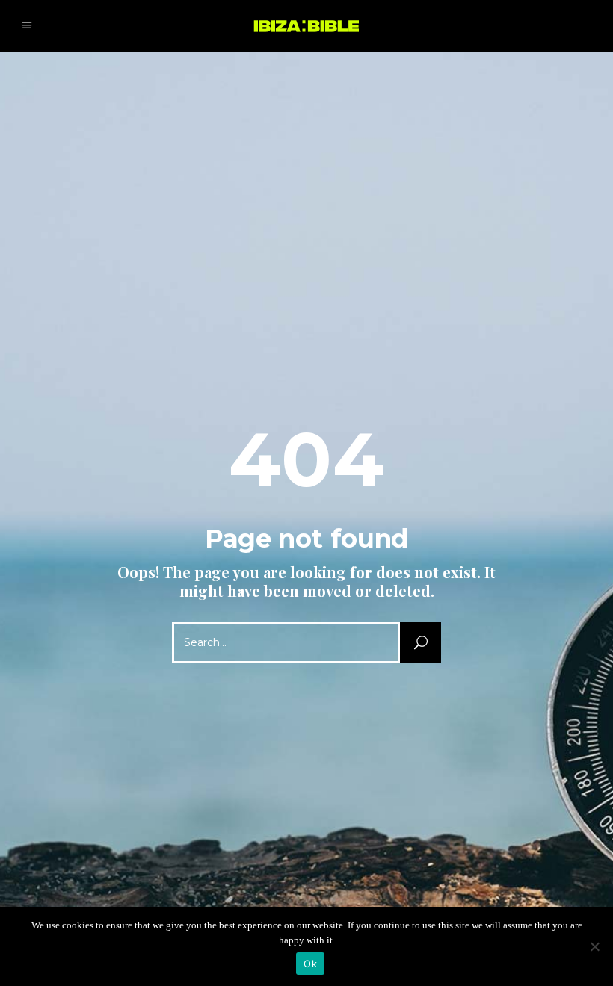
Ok (310, 964)
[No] (594, 946)
